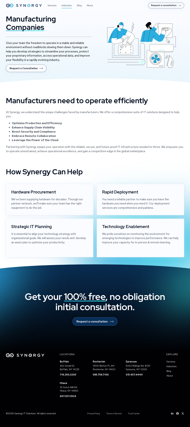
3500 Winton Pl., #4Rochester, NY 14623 (104, 367)
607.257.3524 (68, 396)
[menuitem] (166, 5)
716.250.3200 (68, 374)
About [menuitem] (90, 5)
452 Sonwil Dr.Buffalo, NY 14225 (69, 367)
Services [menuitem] (52, 5)
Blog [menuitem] (79, 5)
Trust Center (134, 413)
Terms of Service (114, 413)
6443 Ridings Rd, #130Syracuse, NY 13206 (138, 367)
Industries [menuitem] (67, 5)
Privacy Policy (93, 413)
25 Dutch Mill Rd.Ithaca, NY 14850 (69, 389)
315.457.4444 (134, 374)
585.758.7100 (101, 374)
